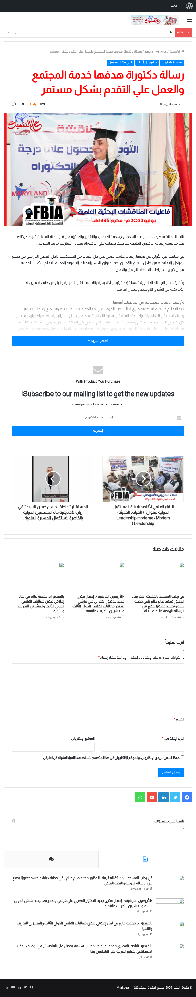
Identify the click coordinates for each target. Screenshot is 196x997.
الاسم (179, 719)
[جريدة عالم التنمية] (155, 20)
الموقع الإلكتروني (83, 738)
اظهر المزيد (99, 341)
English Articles (156, 51)
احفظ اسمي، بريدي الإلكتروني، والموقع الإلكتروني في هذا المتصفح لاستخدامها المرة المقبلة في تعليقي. (111, 758)
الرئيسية (175, 51)
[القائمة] (189, 22)
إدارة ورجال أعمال (147, 62)
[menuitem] (189, 6)
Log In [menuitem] (176, 5)
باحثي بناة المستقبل (120, 62)
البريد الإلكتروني (173, 738)
